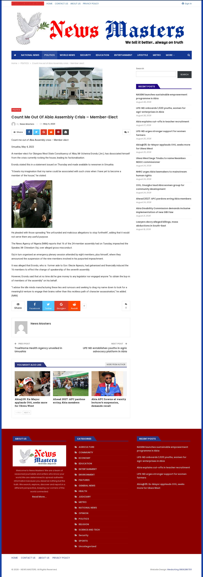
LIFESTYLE (142, 55)
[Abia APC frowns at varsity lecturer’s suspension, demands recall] (109, 383)
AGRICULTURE (86, 447)
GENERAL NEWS (87, 485)
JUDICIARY (85, 496)
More (169, 55)
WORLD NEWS (67, 55)
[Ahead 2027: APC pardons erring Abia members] (70, 383)
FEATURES (84, 480)
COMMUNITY (86, 452)
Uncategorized (87, 546)
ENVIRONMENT (87, 474)
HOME (49, 3)
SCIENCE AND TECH (89, 529)
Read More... (39, 496)
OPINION (83, 513)
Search (140, 68)
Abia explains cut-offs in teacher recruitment (162, 121)
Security (85, 55)
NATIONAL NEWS (30, 55)
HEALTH (83, 491)
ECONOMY (84, 458)
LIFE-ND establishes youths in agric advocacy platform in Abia (105, 349)
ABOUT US (75, 3)
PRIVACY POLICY (91, 3)
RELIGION (84, 524)
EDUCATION (102, 55)
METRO (157, 55)
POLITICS (49, 55)
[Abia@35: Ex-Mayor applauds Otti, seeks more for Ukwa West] (32, 383)
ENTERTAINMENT (123, 55)
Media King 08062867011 (179, 569)
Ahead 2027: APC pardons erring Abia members (163, 198)
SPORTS (83, 540)
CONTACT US (61, 3)
